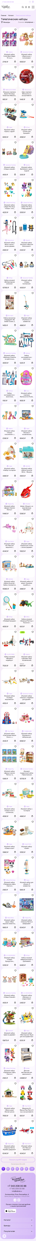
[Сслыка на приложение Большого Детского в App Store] (10, 1211)
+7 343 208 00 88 (8, 2)
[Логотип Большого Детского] (5, 7)
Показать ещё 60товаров (18, 1160)
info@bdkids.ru (17, 1191)
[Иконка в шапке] (29, 7)
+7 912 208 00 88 (16, 1188)
